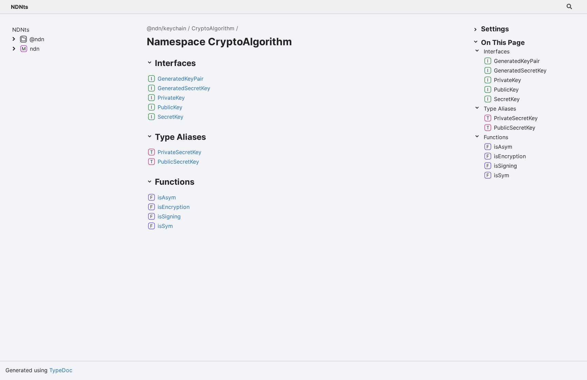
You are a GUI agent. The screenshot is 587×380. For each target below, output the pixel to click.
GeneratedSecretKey (184, 88)
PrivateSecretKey (179, 152)
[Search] (569, 7)
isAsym (167, 197)
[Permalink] (202, 64)
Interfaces (497, 51)
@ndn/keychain (166, 28)
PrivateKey (171, 97)
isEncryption (174, 206)
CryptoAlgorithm (213, 28)
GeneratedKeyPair (180, 78)
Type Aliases (500, 108)
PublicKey (170, 107)
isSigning (169, 216)
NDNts (19, 6)
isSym (165, 225)
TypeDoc (60, 370)
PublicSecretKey (178, 161)
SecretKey (170, 116)
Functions (496, 137)
